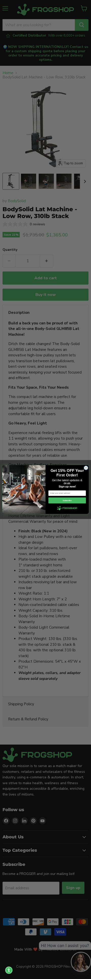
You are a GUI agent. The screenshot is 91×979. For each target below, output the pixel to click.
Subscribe (67, 500)
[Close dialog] (86, 468)
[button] (9, 970)
